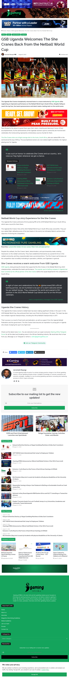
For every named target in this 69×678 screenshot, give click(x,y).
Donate (3, 627)
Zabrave (51, 211)
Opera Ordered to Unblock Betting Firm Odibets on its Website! (60, 554)
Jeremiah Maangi (9, 55)
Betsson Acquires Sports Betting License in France (8, 554)
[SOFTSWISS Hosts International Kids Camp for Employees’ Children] (41, 168)
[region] (34, 670)
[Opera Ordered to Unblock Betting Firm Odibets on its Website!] (60, 547)
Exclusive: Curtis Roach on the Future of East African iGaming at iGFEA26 (55, 182)
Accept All (34, 674)
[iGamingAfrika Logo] (13, 13)
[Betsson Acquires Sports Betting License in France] (8, 547)
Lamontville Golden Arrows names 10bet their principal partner (29, 247)
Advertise (4, 616)
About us (3, 613)
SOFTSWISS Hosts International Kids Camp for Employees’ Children (54, 168)
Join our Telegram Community (35, 343)
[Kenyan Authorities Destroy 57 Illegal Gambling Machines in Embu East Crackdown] (11, 168)
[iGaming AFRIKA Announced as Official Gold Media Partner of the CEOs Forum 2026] (11, 181)
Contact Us (4, 630)
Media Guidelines (6, 621)
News (8, 31)
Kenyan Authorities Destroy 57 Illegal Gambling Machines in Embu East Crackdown (38, 445)
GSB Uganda (55, 102)
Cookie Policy (45, 670)
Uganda (24, 35)
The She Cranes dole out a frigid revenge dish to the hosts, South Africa (24, 138)
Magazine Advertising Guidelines (10, 618)
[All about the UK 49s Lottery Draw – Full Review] (43, 547)
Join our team (5, 624)
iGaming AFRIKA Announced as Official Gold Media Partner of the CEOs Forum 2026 (38, 461)
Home (4, 31)
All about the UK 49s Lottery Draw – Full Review (42, 554)
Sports (9, 35)
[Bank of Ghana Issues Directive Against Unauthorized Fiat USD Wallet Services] (26, 547)
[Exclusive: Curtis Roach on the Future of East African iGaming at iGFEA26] (41, 181)
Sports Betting (16, 35)
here (19, 332)
